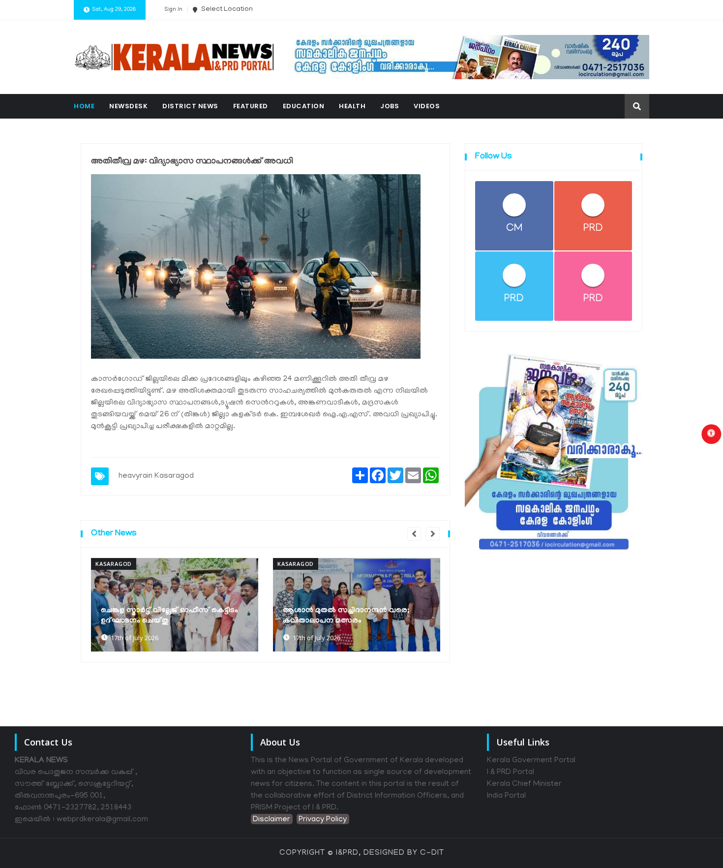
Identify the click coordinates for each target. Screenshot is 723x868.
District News (190, 106)
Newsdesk (128, 106)
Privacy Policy (323, 819)
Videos (427, 106)
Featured (250, 106)
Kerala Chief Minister (524, 784)
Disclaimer (271, 819)
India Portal (506, 796)
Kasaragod (174, 476)
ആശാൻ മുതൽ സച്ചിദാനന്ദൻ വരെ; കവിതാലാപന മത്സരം (346, 615)
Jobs (389, 106)
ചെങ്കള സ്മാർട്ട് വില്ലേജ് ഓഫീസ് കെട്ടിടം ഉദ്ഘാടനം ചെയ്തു (169, 615)
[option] (175, 605)
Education (304, 106)
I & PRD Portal (510, 772)
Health (352, 106)
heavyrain (135, 476)
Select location (226, 9)
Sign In (173, 10)
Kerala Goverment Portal (531, 760)
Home (84, 106)
